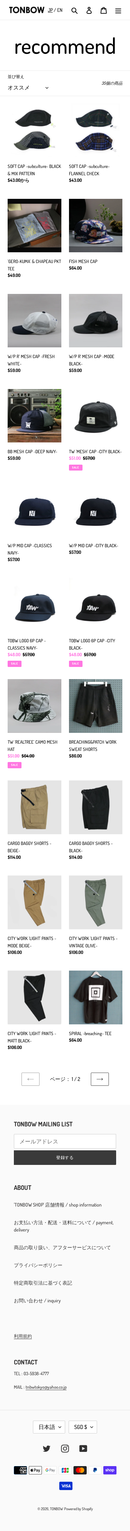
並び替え (16, 76)
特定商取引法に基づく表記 (43, 1283)
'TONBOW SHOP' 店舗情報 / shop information (58, 1205)
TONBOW (56, 1508)
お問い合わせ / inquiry (37, 1300)
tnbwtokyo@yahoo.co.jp (46, 1387)
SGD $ (80, 1426)
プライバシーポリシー (38, 1265)
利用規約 (23, 1336)
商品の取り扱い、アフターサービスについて (62, 1247)
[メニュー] (118, 9)
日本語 (46, 1426)
